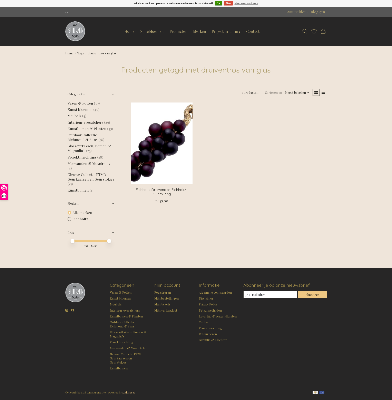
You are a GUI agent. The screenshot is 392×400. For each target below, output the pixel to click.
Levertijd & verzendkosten (218, 316)
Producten (178, 31)
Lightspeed (128, 392)
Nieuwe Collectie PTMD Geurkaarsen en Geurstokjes (91, 176)
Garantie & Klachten (213, 340)
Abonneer (312, 295)
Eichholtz (80, 218)
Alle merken (82, 212)
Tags (80, 53)
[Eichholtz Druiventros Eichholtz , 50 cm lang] (162, 143)
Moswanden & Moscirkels (89, 163)
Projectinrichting (226, 31)
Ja (218, 3)
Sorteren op (273, 92)
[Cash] (315, 392)
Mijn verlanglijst (165, 310)
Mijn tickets (162, 304)
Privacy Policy (208, 304)
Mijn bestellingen (166, 298)
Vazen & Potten (80, 103)
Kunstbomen (78, 190)
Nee (228, 3)
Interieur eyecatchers (85, 122)
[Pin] (321, 392)
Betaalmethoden (210, 310)
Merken (199, 31)
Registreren (162, 292)
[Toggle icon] (304, 31)
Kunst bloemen (80, 109)
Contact (252, 31)
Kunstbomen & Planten (87, 128)
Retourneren (208, 334)
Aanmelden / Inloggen (306, 11)
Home (130, 31)
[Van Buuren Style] (75, 31)
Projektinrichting (82, 157)
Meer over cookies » (246, 3)
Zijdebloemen (152, 31)
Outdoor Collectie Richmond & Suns (83, 137)
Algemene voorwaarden (215, 292)
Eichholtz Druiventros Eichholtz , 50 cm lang (162, 191)
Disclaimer (206, 298)
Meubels (74, 115)
